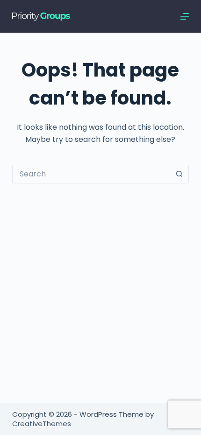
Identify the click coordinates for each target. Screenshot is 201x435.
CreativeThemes (41, 423)
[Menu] (184, 16)
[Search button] (179, 174)
